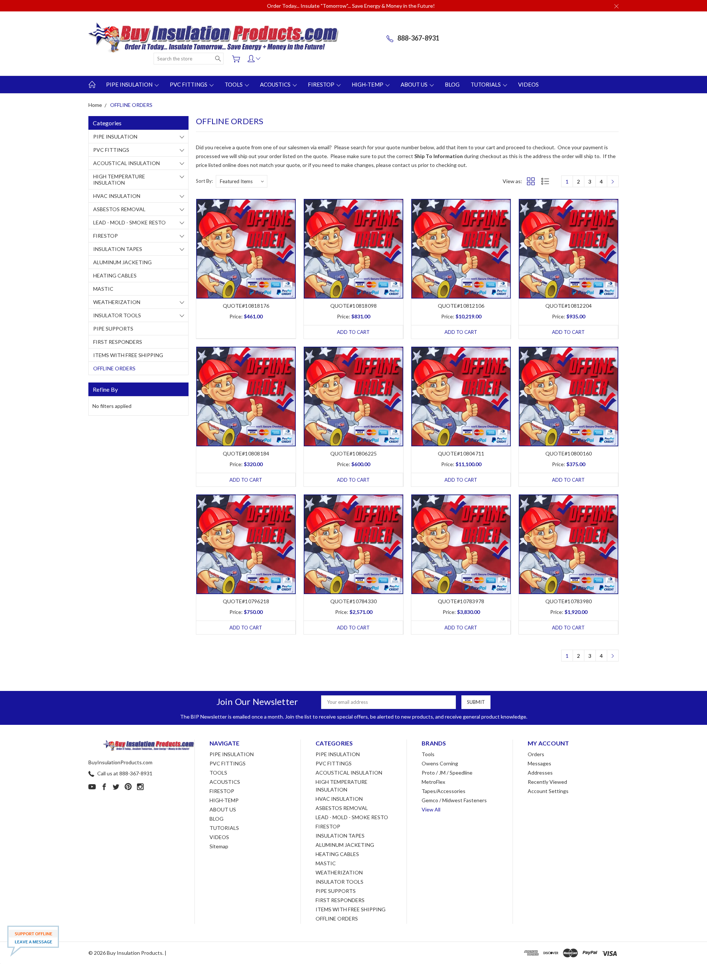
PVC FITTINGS (189, 84)
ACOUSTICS (276, 84)
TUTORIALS (486, 84)
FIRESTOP (321, 84)
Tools (428, 754)
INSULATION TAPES (117, 249)
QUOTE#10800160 (568, 453)
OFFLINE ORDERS (114, 368)
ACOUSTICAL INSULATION (126, 163)
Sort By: (204, 181)
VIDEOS (528, 84)
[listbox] (241, 181)
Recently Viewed (547, 782)
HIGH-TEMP (368, 84)
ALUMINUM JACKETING (122, 262)
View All (431, 809)
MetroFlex (433, 782)
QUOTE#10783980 (568, 601)
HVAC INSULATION (116, 196)
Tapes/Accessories (443, 791)
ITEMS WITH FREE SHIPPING (128, 355)
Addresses (540, 772)
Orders (536, 754)
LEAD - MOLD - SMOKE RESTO (129, 222)
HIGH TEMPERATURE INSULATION (119, 179)
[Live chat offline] (33, 941)
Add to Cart (353, 332)
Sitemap (219, 846)
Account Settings (548, 791)
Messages (539, 763)
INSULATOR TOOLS (117, 315)
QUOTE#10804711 (461, 453)
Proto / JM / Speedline (447, 772)
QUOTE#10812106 (461, 306)
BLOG (452, 84)
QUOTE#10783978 (461, 601)
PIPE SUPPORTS (113, 328)
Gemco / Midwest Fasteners (454, 800)
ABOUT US (415, 84)
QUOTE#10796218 (246, 601)
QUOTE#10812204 (568, 306)
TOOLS (234, 84)
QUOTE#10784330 (353, 601)
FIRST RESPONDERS (117, 342)
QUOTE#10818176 (246, 306)
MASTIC (103, 289)
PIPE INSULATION (130, 84)
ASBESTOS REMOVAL (119, 209)
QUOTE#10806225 (353, 453)
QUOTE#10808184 (246, 453)
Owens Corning (440, 763)
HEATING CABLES (115, 275)
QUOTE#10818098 (353, 306)
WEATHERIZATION (116, 302)
